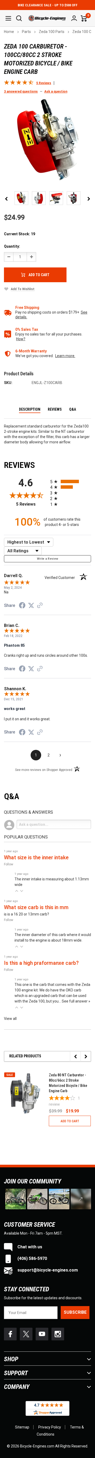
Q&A (72, 409)
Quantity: (12, 246)
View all (10, 1018)
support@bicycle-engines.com (47, 1270)
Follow (8, 864)
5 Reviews (32, 504)
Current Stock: (19, 234)
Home (9, 32)
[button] (17, 891)
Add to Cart (38, 275)
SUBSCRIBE (75, 1312)
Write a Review (47, 558)
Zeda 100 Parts (51, 32)
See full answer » (76, 1001)
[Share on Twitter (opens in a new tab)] (31, 605)
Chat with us (29, 1246)
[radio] (70, 481)
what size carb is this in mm (36, 907)
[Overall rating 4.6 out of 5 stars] (19, 83)
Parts (26, 32)
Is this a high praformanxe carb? (41, 963)
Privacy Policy (49, 1427)
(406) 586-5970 (31, 1258)
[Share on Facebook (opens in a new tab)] (22, 606)
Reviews (55, 409)
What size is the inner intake (36, 858)
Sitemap (22, 1427)
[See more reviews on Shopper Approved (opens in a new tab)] (40, 606)
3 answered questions (21, 91)
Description (29, 409)
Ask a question (55, 91)
